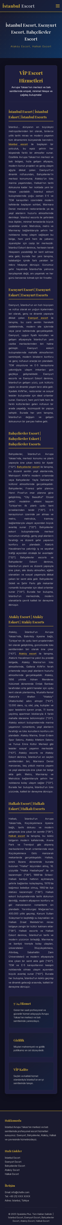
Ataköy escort (28, 653)
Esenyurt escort (38, 317)
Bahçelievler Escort (15, 1165)
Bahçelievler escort (28, 466)
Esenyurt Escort (13, 1161)
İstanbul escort (18, 144)
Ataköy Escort (12, 1170)
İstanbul (18, 6)
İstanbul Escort (12, 1157)
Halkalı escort (17, 835)
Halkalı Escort (12, 1174)
